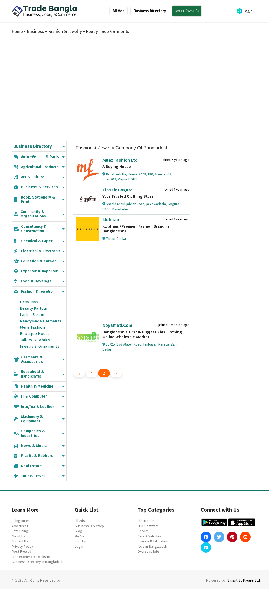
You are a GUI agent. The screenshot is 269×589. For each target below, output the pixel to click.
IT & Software (148, 526)
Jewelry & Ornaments (39, 346)
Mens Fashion (32, 327)
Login (247, 11)
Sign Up (80, 541)
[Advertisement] (138, 82)
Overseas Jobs (149, 552)
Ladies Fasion (32, 314)
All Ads (118, 11)
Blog (78, 531)
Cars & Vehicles (149, 536)
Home (17, 31)
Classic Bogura (117, 190)
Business (35, 31)
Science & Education (153, 541)
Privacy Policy (22, 547)
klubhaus (112, 219)
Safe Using (20, 531)
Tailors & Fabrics (35, 340)
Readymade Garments (40, 321)
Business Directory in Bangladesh (37, 562)
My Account (83, 536)
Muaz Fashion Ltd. (120, 160)
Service (143, 531)
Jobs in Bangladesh (152, 547)
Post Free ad (21, 552)
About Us (18, 536)
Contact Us (20, 541)
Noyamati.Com (117, 325)
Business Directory (150, 11)
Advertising (20, 526)
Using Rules (21, 521)
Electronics (146, 521)
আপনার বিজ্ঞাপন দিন (187, 11)
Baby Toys (29, 302)
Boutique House (35, 333)
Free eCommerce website (31, 557)
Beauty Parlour (34, 308)
